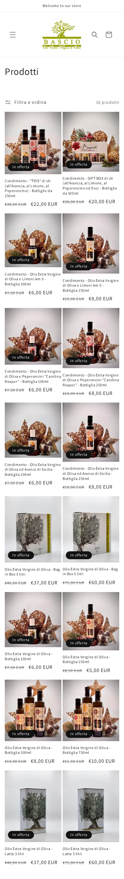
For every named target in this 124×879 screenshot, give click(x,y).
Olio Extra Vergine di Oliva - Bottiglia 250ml (86, 659)
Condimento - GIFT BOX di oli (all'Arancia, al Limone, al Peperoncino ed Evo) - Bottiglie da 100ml (90, 186)
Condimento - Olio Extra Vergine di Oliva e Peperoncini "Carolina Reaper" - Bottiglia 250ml (91, 380)
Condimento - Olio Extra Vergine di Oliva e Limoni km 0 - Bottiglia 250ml (91, 285)
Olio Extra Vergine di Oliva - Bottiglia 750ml (86, 750)
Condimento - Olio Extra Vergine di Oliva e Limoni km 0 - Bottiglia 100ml (33, 279)
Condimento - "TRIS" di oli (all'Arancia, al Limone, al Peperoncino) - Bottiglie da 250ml (28, 188)
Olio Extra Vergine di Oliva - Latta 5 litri (86, 851)
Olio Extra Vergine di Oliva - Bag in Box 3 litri (32, 572)
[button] (13, 35)
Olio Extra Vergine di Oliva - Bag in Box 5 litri (90, 571)
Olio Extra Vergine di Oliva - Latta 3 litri (28, 851)
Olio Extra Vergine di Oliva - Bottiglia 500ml (28, 750)
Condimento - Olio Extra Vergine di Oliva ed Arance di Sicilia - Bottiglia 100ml (33, 469)
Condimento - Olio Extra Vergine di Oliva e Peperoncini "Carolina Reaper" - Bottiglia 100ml (33, 376)
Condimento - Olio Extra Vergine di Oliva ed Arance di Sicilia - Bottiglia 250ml (91, 473)
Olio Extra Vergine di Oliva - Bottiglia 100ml (28, 656)
